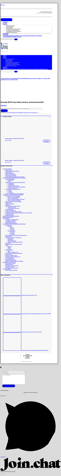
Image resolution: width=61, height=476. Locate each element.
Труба (9, 251)
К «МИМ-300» (11, 183)
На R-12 (12, 227)
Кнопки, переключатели (10, 174)
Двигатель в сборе (9, 266)
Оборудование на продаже (11, 270)
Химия (6, 245)
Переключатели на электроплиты (12, 206)
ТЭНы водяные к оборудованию (12, 195)
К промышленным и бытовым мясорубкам (15, 182)
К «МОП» (10, 191)
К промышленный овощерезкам (12, 189)
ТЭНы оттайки (8, 236)
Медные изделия (9, 249)
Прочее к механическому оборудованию (14, 193)
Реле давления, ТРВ (9, 258)
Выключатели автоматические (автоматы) (14, 176)
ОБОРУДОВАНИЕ (7, 269)
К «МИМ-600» (11, 184)
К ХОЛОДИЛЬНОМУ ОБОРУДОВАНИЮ (14, 112)
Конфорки (7, 204)
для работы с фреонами (10, 220)
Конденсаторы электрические (12, 171)
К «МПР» (10, 190)
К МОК (9, 181)
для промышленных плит (13, 208)
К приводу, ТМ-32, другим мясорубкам (16, 186)
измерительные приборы (11, 222)
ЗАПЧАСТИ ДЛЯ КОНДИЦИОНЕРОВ (11, 216)
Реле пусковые (8, 254)
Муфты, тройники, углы (13, 252)
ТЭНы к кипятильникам (13, 198)
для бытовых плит (12, 207)
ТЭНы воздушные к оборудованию (13, 201)
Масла (9, 247)
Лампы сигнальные (9, 173)
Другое (9, 248)
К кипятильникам (9, 209)
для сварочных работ (10, 221)
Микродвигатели (9, 264)
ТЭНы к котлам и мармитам (14, 197)
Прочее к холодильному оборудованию (14, 261)
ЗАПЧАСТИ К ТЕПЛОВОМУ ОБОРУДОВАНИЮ (13, 194)
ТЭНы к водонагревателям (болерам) (16, 199)
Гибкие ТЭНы (8, 202)
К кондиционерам (9, 257)
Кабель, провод (8, 170)
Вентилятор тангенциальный (11, 265)
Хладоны (10, 246)
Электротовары (9, 172)
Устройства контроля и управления (13, 237)
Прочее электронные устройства (15, 242)
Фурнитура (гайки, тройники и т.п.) (30, 112)
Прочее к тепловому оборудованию (13, 211)
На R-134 (12, 228)
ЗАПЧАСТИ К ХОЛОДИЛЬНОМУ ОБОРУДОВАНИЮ (14, 224)
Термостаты (10, 238)
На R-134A (12, 231)
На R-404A (12, 234)
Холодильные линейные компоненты (13, 253)
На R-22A (12, 233)
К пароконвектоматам (10, 210)
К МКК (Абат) (11, 180)
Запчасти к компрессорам (11, 255)
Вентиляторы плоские (10, 263)
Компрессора (8, 225)
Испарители (8, 243)
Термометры (11, 239)
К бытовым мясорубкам (13, 185)
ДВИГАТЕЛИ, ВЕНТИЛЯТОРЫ (9, 262)
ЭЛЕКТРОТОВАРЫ (7, 169)
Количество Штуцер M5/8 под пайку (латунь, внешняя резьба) (14, 108)
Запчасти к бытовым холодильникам (13, 244)
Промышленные (11, 230)
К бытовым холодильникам (11, 267)
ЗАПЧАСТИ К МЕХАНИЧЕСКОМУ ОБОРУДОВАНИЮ (14, 177)
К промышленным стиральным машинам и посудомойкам (18, 212)
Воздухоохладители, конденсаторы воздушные (16, 235)
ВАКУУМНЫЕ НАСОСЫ (8, 217)
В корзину (4, 110)
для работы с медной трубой (11, 219)
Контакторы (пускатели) (10, 175)
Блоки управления (12, 240)
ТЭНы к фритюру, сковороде (14, 200)
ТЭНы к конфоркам (9, 203)
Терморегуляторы (9, 215)
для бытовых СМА (9, 213)
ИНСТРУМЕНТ (6, 218)
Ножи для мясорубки (12, 188)
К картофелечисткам (10, 179)
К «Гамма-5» (10, 192)
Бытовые (10, 226)
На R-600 (12, 229)
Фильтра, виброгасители (10, 260)
